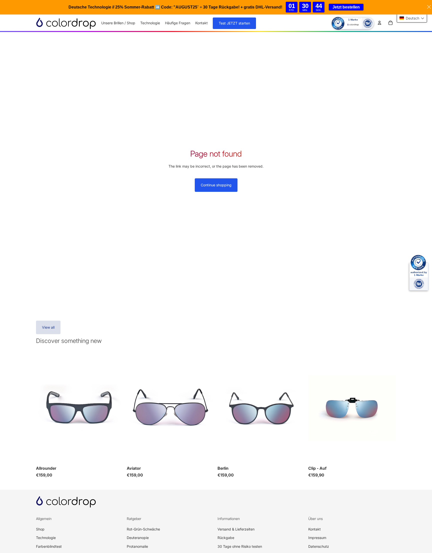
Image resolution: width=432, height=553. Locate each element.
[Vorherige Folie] (43, 408)
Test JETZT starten (234, 23)
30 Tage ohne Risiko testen (240, 546)
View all (48, 327)
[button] (412, 18)
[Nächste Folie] (116, 408)
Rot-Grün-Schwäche (143, 529)
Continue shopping (216, 185)
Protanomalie (137, 546)
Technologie (46, 537)
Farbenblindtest (49, 546)
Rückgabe (226, 537)
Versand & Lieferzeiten (236, 529)
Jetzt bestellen (346, 7)
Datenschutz (318, 546)
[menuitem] (118, 23)
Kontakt (314, 529)
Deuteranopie (138, 537)
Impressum (317, 537)
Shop (40, 529)
